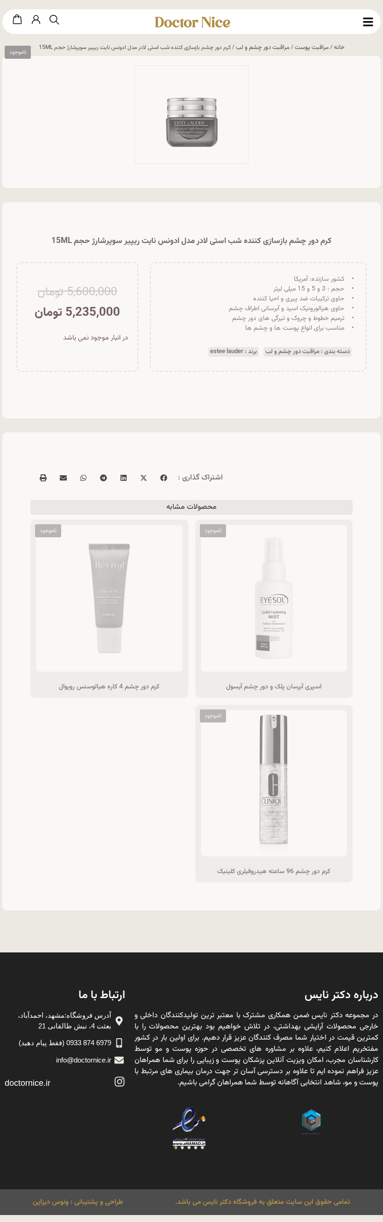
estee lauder (226, 351)
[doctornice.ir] (119, 1081)
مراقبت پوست (312, 47)
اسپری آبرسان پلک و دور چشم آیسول (273, 687)
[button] (163, 477)
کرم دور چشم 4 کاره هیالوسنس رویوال (109, 687)
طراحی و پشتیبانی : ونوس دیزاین (78, 1202)
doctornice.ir (27, 1083)
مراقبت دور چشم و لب (263, 47)
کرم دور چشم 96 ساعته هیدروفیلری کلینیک (273, 872)
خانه (339, 47)
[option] (191, 114)
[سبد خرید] (17, 20)
